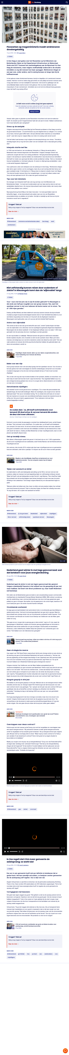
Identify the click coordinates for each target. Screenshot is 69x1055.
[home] (34, 2)
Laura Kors (22, 53)
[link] (13, 211)
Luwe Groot (22, 576)
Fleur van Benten (24, 1019)
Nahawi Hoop (23, 293)
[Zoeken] (67, 2)
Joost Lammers (24, 865)
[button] (10, 56)
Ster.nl (39, 229)
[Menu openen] (2, 2)
